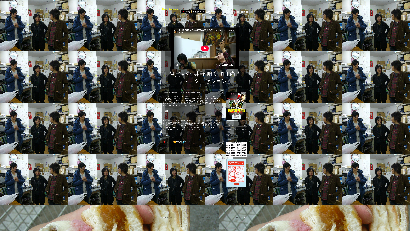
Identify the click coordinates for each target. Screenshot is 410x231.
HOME (166, 19)
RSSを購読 (179, 142)
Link (234, 19)
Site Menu (175, 19)
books (182, 225)
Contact (211, 225)
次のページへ (239, 217)
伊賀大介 (180, 74)
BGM (190, 225)
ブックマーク (169, 142)
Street (197, 19)
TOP (164, 22)
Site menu (174, 225)
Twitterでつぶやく (190, 142)
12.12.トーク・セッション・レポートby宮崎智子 (236, 130)
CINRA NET (229, 135)
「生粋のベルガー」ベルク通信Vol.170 (236, 125)
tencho (212, 19)
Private (219, 19)
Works (190, 19)
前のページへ (168, 217)
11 (209, 217)
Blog (183, 19)
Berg (205, 19)
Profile (227, 19)
